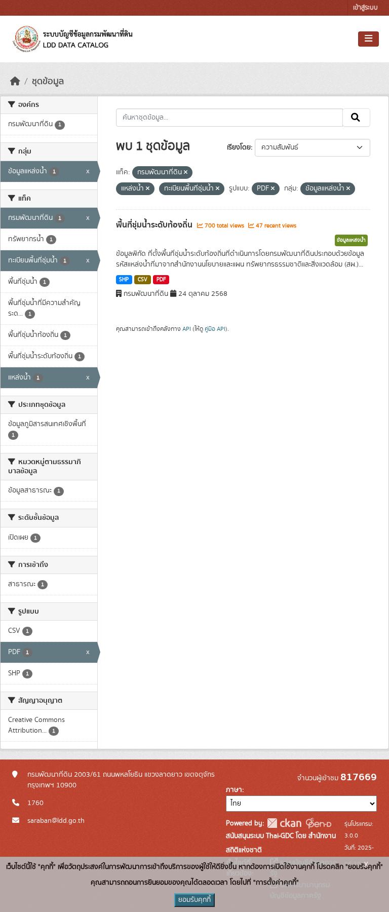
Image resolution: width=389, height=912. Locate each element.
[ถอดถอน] (185, 173)
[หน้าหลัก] (15, 81)
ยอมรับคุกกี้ (194, 900)
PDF (161, 280)
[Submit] (356, 117)
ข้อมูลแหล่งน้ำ (351, 240)
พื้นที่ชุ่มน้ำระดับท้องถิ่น (155, 225)
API (186, 328)
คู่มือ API (215, 328)
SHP (124, 280)
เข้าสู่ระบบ (365, 8)
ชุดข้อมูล (48, 81)
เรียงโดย (239, 147)
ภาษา (234, 790)
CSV (142, 280)
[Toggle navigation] (368, 39)
